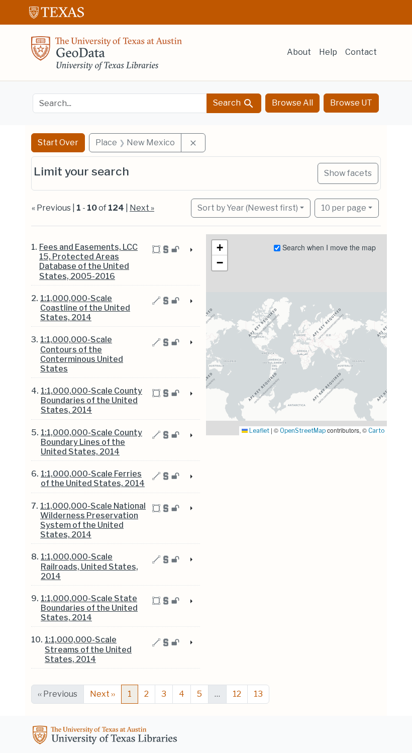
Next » (142, 208)
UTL (106, 736)
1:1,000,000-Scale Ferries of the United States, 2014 (93, 478)
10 (343, 208)
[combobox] (120, 103)
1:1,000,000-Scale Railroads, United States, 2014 (89, 566)
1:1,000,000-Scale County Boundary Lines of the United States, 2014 (91, 442)
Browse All (292, 103)
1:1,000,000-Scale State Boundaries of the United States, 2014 (89, 608)
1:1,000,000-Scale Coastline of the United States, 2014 (85, 308)
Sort (247, 208)
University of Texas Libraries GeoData (106, 56)
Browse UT (351, 103)
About (299, 52)
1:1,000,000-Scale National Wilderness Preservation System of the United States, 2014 (93, 520)
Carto (376, 430)
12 (237, 694)
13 (258, 694)
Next (102, 694)
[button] (219, 247)
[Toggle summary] (190, 250)
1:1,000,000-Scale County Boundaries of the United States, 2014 (91, 400)
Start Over (58, 142)
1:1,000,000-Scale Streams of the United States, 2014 (88, 649)
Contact (361, 52)
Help (328, 52)
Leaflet (258, 430)
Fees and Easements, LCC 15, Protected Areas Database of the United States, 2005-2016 (88, 261)
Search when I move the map (328, 247)
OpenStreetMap (303, 430)
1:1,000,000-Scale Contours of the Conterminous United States (81, 354)
